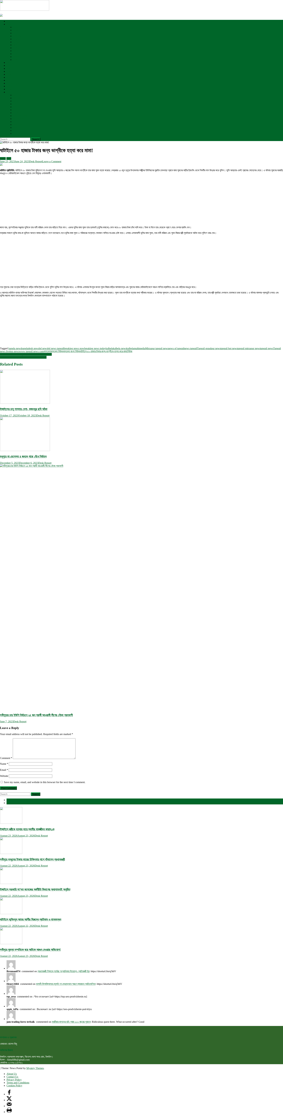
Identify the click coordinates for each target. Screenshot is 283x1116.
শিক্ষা (9, 68)
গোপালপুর (17, 36)
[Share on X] (9, 1100)
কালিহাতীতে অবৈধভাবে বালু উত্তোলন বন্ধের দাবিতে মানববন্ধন (26, 354)
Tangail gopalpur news (209, 348)
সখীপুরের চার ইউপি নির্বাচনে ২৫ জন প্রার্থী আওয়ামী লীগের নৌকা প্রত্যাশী (36, 715)
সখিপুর (15, 59)
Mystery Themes (35, 1068)
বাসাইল (16, 53)
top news (14, 351)
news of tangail (176, 348)
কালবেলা (47, 351)
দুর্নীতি (15, 103)
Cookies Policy (14, 1085)
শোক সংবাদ (18, 133)
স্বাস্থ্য (9, 71)
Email (4, 769)
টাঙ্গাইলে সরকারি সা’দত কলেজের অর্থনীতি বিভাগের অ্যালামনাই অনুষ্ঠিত (35, 889)
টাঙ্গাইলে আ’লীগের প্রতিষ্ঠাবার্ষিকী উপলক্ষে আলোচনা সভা (23, 357)
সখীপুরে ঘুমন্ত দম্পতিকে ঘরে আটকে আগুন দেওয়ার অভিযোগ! (30, 949)
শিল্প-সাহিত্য (18, 98)
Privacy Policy (14, 1079)
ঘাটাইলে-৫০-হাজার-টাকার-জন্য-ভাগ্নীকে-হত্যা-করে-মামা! (104, 351)
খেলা (8, 65)
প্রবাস (15, 130)
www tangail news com (31, 351)
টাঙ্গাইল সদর (18, 27)
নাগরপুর (16, 50)
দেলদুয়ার (16, 47)
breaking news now (74, 348)
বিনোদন (10, 74)
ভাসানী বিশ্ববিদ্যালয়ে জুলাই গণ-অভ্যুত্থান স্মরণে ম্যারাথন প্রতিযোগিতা (65, 984)
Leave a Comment (51, 161)
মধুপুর (15, 33)
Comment (6, 758)
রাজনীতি (10, 21)
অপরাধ (9, 89)
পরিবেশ (9, 77)
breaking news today (95, 348)
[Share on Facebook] (9, 1094)
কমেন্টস (9, 802)
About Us (12, 1073)
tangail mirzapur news (248, 348)
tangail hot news (229, 348)
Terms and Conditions (18, 1082)
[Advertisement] (98, 200)
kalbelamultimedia (135, 348)
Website (4, 776)
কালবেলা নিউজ (57, 351)
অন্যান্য (10, 92)
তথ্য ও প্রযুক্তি (13, 83)
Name (4, 763)
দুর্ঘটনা (15, 106)
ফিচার (15, 127)
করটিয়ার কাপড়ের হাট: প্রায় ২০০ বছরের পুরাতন (71, 1021)
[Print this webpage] (9, 1111)
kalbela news (119, 348)
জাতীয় (9, 86)
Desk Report (35, 161)
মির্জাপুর (16, 56)
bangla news (14, 348)
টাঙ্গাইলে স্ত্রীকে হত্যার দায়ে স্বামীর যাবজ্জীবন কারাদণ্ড (27, 829)
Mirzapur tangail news (156, 348)
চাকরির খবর (17, 112)
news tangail (190, 348)
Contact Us (12, 1076)
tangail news (266, 348)
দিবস (15, 109)
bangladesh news (30, 348)
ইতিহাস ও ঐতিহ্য (20, 115)
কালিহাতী (16, 42)
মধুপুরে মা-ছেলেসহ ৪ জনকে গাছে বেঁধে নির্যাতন (23, 456)
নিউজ (130, 351)
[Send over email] (9, 1106)
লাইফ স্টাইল (18, 124)
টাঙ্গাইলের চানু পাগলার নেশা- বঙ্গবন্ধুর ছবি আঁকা (23, 409)
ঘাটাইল (16, 44)
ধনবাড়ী (16, 30)
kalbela (109, 348)
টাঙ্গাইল (9, 24)
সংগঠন (16, 101)
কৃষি (8, 80)
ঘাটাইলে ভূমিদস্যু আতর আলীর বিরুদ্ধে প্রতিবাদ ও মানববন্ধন (30, 919)
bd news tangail (56, 348)
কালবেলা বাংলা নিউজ (71, 351)
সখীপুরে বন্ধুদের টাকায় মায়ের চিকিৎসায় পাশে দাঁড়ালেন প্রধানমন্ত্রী (32, 859)
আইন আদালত (19, 95)
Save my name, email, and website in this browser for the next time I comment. (44, 782)
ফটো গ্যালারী (18, 118)
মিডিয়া (15, 121)
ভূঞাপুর (16, 39)
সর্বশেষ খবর (11, 800)
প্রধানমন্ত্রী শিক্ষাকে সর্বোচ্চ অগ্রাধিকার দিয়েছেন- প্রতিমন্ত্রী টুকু (63, 971)
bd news (43, 348)
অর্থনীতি (10, 62)
